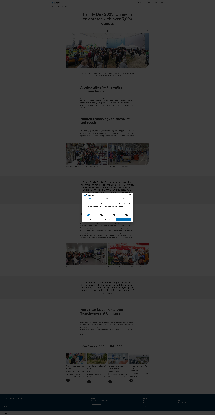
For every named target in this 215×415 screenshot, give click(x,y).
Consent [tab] (90, 198)
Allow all (123, 219)
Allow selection (108, 219)
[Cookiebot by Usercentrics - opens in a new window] (126, 195)
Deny (91, 219)
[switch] (101, 215)
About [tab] (124, 198)
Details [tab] (107, 198)
